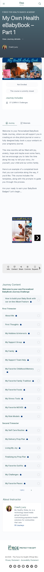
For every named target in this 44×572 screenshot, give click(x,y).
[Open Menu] (3, 3)
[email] (10, 566)
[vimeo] (31, 566)
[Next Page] (31, 490)
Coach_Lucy (20, 507)
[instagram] (19, 566)
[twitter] (27, 566)
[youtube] (35, 566)
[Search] (39, 3)
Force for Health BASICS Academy (18, 12)
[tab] (9, 123)
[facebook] (14, 566)
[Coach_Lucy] (9, 508)
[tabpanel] (22, 201)
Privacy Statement (12, 560)
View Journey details (11, 39)
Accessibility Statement (29, 560)
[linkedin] (23, 566)
